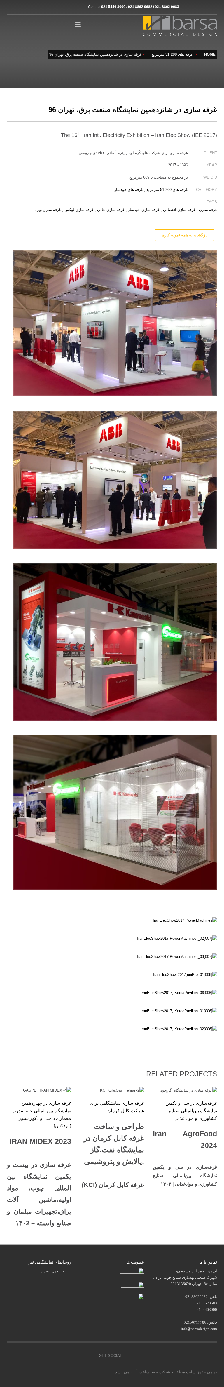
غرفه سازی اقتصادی (179, 210)
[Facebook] (50, 1355)
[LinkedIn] (212, 6)
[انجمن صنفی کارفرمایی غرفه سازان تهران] (132, 1297)
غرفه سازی (208, 210)
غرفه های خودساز (128, 189)
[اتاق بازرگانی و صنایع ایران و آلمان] (132, 1284)
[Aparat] (195, 6)
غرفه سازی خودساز (144, 210)
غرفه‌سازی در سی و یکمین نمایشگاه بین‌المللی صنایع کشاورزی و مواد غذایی (191, 1110)
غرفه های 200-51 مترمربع (167, 189)
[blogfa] (204, 6)
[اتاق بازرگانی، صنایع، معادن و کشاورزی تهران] (132, 1271)
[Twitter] (64, 1355)
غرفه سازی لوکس (79, 210)
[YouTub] (90, 1355)
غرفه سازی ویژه (48, 210)
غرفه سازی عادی (111, 210)
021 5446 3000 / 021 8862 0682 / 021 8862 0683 (140, 7)
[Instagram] (186, 6)
